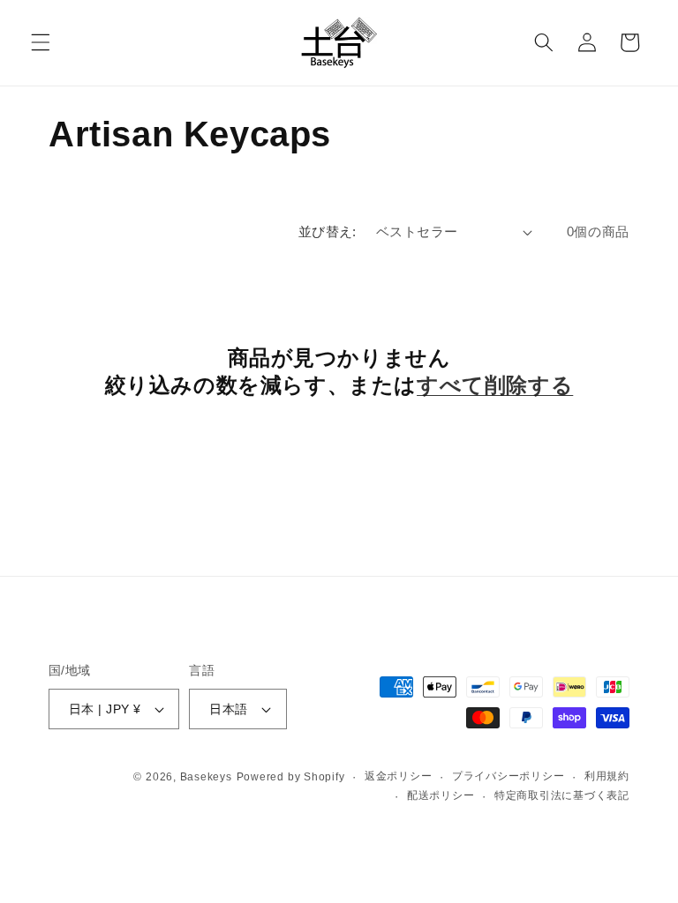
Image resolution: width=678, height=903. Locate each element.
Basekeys (206, 777)
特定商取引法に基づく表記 (561, 795)
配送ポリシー (441, 795)
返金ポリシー (399, 776)
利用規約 (606, 776)
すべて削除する (495, 385)
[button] (40, 42)
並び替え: (327, 231)
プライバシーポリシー (508, 776)
